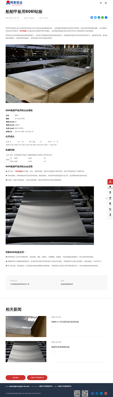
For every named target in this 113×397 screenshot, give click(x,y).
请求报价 (15, 377)
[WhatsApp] (102, 17)
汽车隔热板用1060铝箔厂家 (19, 284)
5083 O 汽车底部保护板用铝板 (65, 321)
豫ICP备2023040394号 (33, 393)
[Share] (106, 17)
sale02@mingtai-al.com (19, 386)
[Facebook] (91, 17)
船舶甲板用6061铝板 (60, 347)
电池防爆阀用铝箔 (67, 284)
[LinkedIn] (99, 17)
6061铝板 (23, 31)
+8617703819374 (37, 377)
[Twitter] (95, 17)
